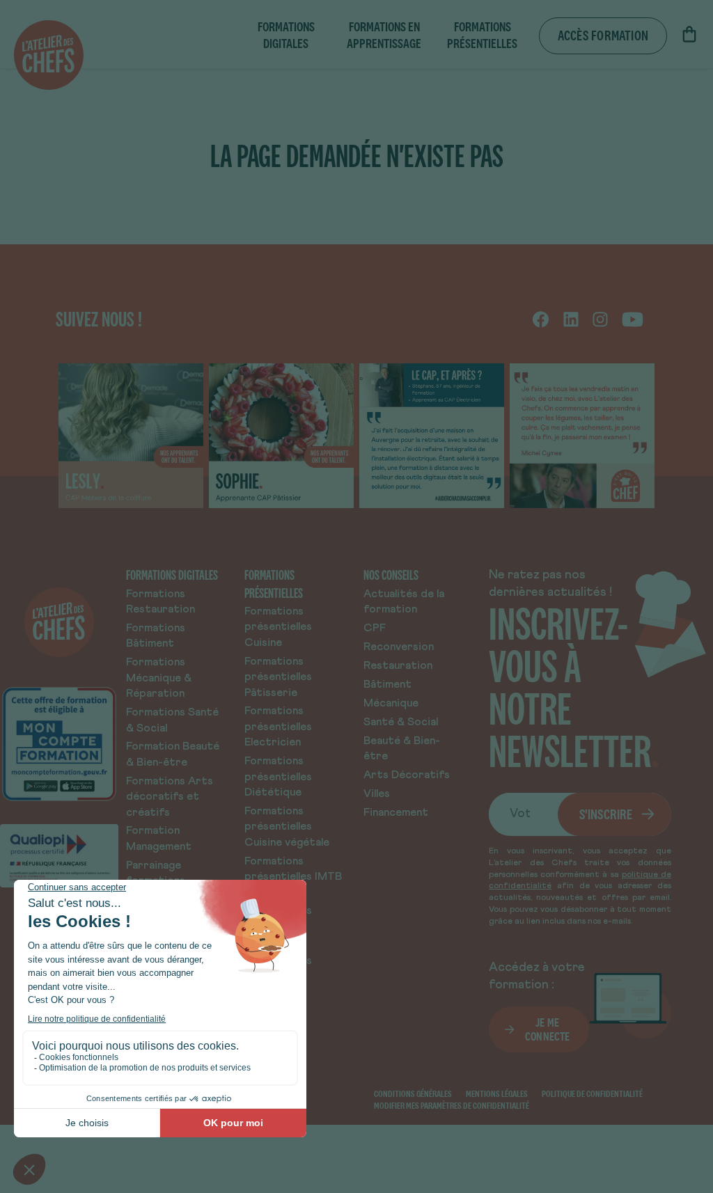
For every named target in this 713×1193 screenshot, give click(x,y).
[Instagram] (600, 319)
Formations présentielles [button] (482, 35)
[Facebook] (540, 319)
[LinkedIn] (571, 319)
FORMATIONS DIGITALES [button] (286, 35)
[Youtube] (632, 319)
